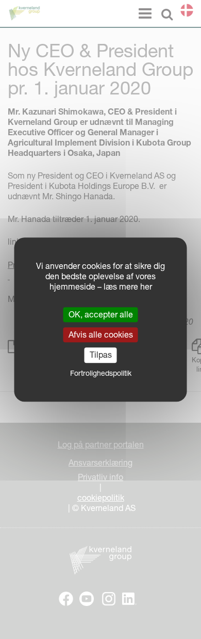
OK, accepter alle (101, 314)
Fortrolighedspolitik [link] (100, 373)
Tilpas (101, 355)
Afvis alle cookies (101, 334)
